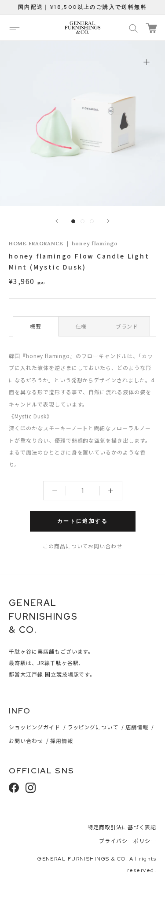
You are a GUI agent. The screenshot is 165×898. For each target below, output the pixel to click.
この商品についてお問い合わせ (82, 546)
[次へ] (108, 221)
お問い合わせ (26, 740)
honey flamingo (95, 243)
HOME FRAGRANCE (36, 243)
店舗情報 (136, 727)
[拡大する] (146, 62)
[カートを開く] (151, 28)
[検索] (133, 27)
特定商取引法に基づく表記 (122, 827)
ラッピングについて (93, 727)
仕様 (81, 326)
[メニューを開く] (14, 27)
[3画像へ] (92, 221)
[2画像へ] (82, 221)
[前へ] (56, 221)
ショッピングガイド (34, 727)
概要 (35, 326)
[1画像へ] (73, 221)
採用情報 (61, 740)
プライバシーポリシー (127, 840)
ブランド (127, 326)
